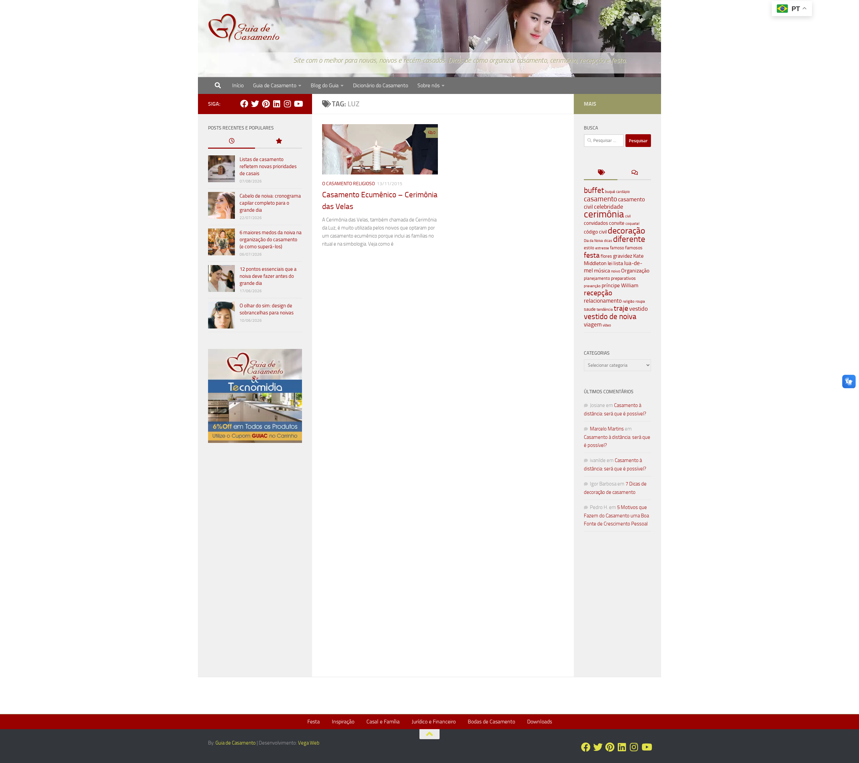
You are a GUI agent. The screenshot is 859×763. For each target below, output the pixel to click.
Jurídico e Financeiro (434, 721)
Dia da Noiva (593, 241)
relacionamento (603, 300)
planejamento (597, 278)
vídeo (607, 325)
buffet (594, 190)
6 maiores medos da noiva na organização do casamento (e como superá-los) (271, 240)
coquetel (632, 223)
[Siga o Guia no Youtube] (298, 104)
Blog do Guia (325, 85)
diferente (629, 239)
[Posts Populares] (278, 141)
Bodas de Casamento (491, 721)
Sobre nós (428, 85)
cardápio (623, 191)
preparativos (623, 278)
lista (618, 263)
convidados (596, 223)
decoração (626, 230)
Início (238, 85)
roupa (640, 301)
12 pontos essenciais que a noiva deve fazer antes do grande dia (268, 276)
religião (629, 301)
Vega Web (308, 743)
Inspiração (343, 721)
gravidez (622, 256)
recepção (598, 293)
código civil (595, 232)
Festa (313, 721)
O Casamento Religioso (348, 184)
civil (628, 216)
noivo (615, 271)
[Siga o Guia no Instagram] (287, 104)
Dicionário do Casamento (380, 85)
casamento (600, 199)
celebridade (608, 206)
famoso (617, 247)
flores (606, 256)
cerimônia (604, 214)
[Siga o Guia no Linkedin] (276, 104)
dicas (608, 241)
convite (616, 223)
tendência (605, 309)
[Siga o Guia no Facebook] (244, 104)
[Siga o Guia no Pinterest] (266, 104)
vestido (638, 308)
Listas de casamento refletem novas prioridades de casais (268, 166)
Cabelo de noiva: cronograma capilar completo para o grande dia (270, 203)
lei (610, 263)
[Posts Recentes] (231, 141)
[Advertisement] (255, 562)
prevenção (592, 286)
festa (592, 255)
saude (590, 309)
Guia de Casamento (274, 85)
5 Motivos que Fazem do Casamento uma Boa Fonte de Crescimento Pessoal (616, 515)
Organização (635, 270)
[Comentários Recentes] (634, 173)
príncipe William (620, 285)
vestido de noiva (610, 316)
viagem (593, 324)
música (602, 270)
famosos (634, 248)
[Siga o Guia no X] (255, 104)
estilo (589, 247)
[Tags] (600, 173)
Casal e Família (383, 721)
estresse (602, 248)
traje (621, 308)
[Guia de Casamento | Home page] (244, 28)
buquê (610, 191)
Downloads (539, 721)
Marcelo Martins (607, 429)
